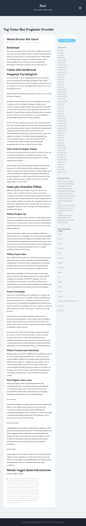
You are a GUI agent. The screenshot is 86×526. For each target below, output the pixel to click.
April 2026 (61, 55)
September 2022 (62, 160)
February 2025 (62, 89)
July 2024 (60, 106)
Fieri (43, 6)
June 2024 (61, 109)
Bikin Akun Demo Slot (29, 481)
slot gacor (61, 248)
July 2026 (60, 50)
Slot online (61, 310)
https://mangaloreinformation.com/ (68, 301)
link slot (60, 272)
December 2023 (62, 123)
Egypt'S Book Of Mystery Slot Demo (26, 489)
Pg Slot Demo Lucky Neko (13, 496)
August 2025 (61, 75)
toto (59, 243)
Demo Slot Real (31, 487)
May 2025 (60, 82)
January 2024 (62, 121)
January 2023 (61, 150)
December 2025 (62, 65)
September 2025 (62, 72)
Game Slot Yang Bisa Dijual (19, 491)
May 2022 (60, 164)
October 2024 (62, 99)
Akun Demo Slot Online (15, 478)
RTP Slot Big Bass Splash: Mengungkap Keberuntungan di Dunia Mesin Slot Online (66, 191)
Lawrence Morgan (25, 42)
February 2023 (62, 147)
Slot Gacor (38, 42)
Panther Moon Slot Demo (22, 494)
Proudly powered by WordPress (32, 522)
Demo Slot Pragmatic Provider (18, 487)
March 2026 (61, 58)
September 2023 (62, 130)
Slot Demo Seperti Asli (31, 498)
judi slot (60, 296)
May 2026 (60, 53)
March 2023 (61, 145)
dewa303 (60, 291)
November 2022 (62, 155)
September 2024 (62, 101)
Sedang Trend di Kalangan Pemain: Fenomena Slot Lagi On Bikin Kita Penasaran (66, 184)
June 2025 (61, 79)
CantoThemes (58, 522)
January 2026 (62, 62)
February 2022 (62, 172)
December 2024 (62, 94)
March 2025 (61, 87)
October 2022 (62, 157)
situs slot (60, 258)
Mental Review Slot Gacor (23, 39)
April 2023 (61, 143)
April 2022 (61, 167)
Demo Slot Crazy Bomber (20, 483)
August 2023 (61, 133)
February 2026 (62, 60)
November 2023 (62, 126)
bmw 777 (60, 234)
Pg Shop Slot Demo (35, 494)
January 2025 (62, 92)
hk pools (60, 239)
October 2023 (62, 128)
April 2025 (61, 84)
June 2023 (61, 138)
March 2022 (61, 169)
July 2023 (60, 135)
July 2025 (60, 77)
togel (59, 253)
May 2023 (60, 140)
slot (59, 277)
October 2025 (62, 70)
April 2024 (61, 113)
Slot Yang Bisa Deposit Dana (24, 500)
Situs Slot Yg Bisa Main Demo (28, 496)
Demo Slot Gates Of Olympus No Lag (16, 485)
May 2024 (60, 111)
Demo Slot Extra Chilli (33, 483)
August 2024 (61, 104)
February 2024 (62, 118)
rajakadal (60, 262)
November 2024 (62, 96)
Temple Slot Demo (18, 502)
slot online (61, 267)
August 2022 (61, 162)
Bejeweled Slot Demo (18, 481)
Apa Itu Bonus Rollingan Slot (28, 478)
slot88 (59, 282)
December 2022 (62, 152)
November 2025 (62, 67)
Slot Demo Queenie (20, 498)
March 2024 (61, 116)
